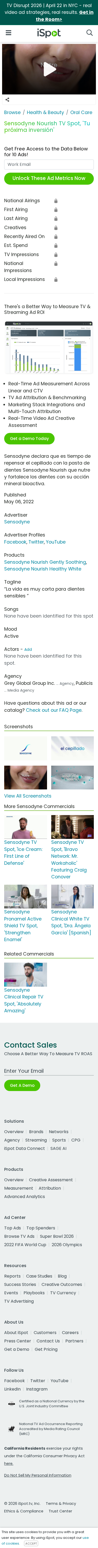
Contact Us (48, 1341)
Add (28, 649)
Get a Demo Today (29, 439)
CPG (75, 1140)
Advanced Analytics (24, 1197)
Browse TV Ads (19, 1236)
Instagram (37, 1389)
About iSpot (16, 1333)
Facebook (15, 542)
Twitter (36, 542)
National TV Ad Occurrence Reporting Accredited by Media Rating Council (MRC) (51, 1429)
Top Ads (12, 1228)
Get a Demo (16, 1349)
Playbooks (34, 1293)
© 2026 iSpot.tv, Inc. (22, 1503)
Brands (36, 1132)
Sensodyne (17, 522)
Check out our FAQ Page (54, 710)
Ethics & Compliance (23, 1511)
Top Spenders (40, 1228)
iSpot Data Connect (24, 1148)
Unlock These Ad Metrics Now (49, 178)
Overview (14, 1132)
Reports (12, 1276)
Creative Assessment (51, 1180)
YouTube (56, 542)
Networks (58, 1132)
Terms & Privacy (61, 1503)
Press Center (17, 1341)
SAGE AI (58, 1148)
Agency (12, 1140)
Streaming (36, 1140)
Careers (70, 1333)
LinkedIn (12, 1389)
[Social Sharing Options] (7, 99)
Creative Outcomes (62, 1284)
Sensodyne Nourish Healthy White (42, 569)
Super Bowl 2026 (57, 1236)
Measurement (18, 1188)
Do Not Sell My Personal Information (37, 1475)
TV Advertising (19, 1301)
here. (8, 1463)
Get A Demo (22, 1085)
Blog (62, 1276)
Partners (74, 1341)
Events (11, 1293)
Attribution (50, 1188)
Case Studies (39, 1276)
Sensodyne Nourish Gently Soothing (45, 562)
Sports (59, 1140)
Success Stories (20, 1284)
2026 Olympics (67, 1245)
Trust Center (60, 1511)
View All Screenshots (27, 796)
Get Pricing (46, 1349)
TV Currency (63, 1293)
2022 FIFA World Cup (25, 1245)
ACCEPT (31, 1543)
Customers (45, 1333)
